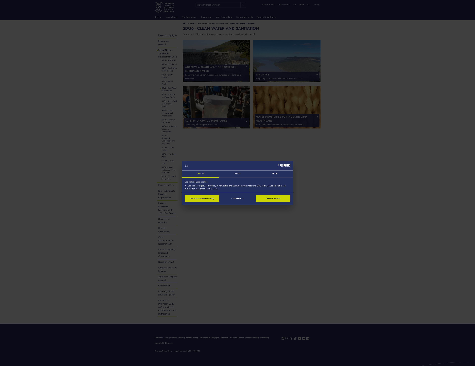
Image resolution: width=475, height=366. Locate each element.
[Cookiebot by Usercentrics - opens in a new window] (279, 166)
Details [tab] (238, 174)
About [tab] (274, 174)
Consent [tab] (200, 174)
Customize (236, 198)
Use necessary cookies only (202, 198)
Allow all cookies (273, 198)
